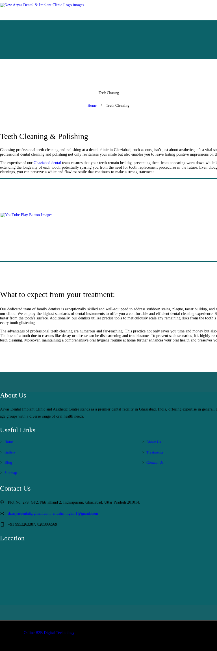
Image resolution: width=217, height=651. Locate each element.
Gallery (10, 452)
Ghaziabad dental (47, 163)
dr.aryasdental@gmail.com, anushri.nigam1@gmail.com (53, 513)
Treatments (154, 452)
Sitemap (11, 472)
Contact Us (154, 462)
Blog (8, 462)
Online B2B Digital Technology (49, 633)
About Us (153, 442)
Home (92, 105)
